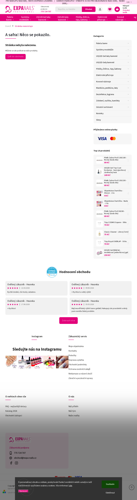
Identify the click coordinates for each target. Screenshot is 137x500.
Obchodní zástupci (13, 415)
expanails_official (16, 463)
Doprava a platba (76, 360)
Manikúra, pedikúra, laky (107, 87)
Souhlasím (110, 484)
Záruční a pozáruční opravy (80, 378)
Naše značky (73, 415)
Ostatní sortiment (104, 107)
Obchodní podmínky (77, 364)
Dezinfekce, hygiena (105, 94)
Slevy (98, 119)
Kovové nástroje (103, 81)
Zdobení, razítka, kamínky (108, 100)
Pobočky (72, 355)
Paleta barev (101, 43)
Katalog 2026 (11, 411)
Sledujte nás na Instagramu (37, 349)
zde (70, 485)
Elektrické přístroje (104, 75)
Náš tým (72, 411)
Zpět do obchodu (15, 56)
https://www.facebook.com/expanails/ (11, 463)
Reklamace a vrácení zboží (80, 373)
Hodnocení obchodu (74, 271)
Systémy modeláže (104, 49)
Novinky (99, 113)
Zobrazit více (68, 320)
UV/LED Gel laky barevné (106, 56)
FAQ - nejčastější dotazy (15, 406)
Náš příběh (73, 406)
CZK (128, 2)
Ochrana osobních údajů (79, 369)
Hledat (88, 9)
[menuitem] (11, 18)
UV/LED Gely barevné (105, 62)
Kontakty (72, 350)
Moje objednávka (76, 346)
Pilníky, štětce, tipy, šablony (108, 68)
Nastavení (23, 491)
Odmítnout (110, 492)
